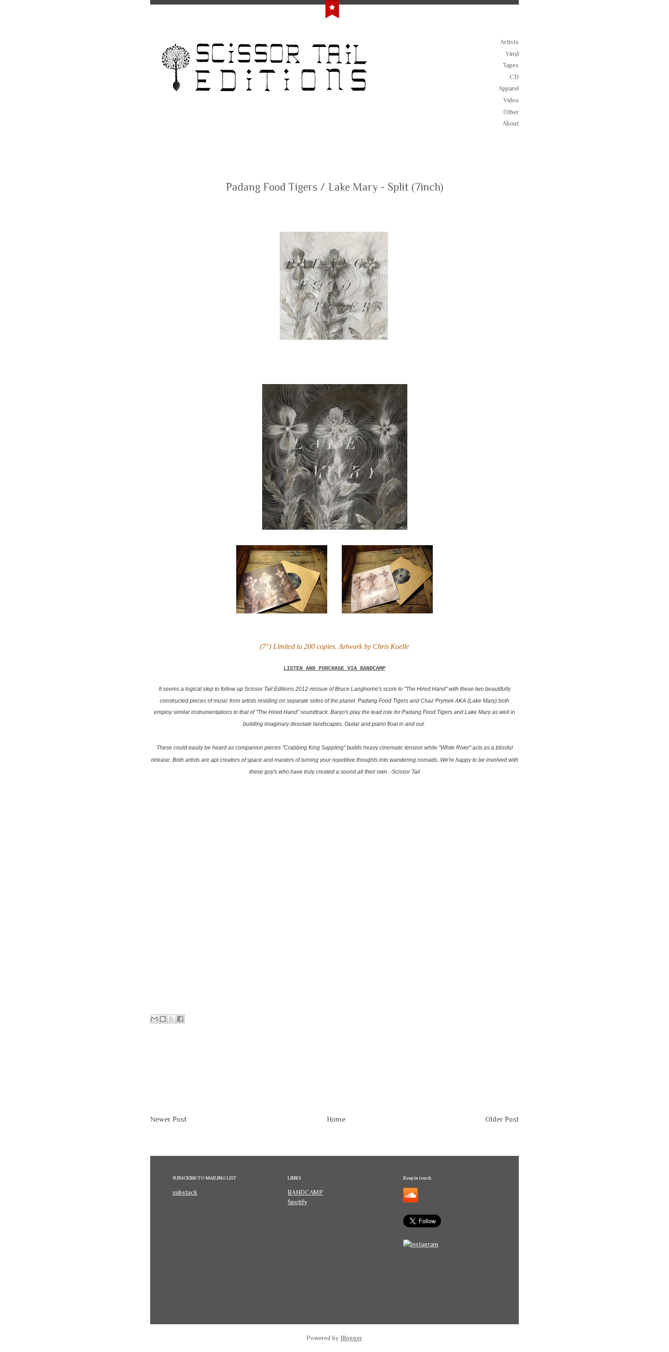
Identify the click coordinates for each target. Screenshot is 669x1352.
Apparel (508, 88)
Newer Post (168, 1119)
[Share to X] (171, 1018)
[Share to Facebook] (180, 1018)
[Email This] (154, 1018)
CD (514, 77)
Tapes (511, 65)
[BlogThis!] (162, 1018)
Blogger (351, 1338)
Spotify (297, 1201)
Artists (509, 42)
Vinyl (512, 53)
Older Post (502, 1119)
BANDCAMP (305, 1192)
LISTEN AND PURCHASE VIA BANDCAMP (334, 668)
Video (511, 100)
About (510, 123)
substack (185, 1192)
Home (336, 1119)
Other (511, 112)
